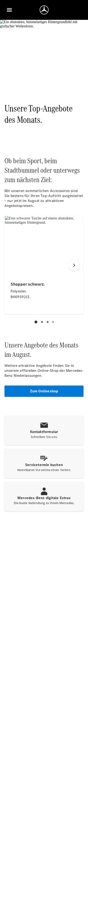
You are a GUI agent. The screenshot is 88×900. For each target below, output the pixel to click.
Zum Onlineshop (44, 391)
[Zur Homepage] (44, 9)
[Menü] (9, 10)
